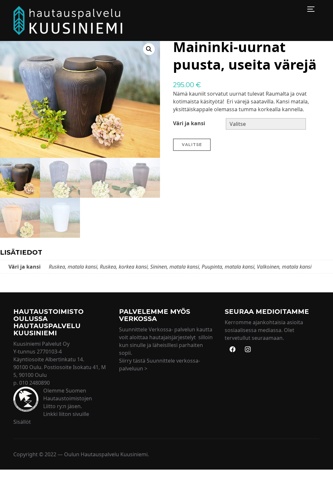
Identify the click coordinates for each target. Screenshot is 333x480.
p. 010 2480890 (31, 382)
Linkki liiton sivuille (66, 414)
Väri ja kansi (189, 123)
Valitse (192, 144)
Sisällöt (22, 421)
